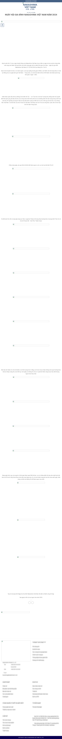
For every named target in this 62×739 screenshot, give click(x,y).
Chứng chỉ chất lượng (38, 659)
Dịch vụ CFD (35, 696)
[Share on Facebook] (29, 602)
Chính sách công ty (37, 654)
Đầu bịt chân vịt (6, 691)
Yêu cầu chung (6, 719)
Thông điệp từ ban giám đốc (39, 657)
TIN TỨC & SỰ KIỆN (31, 12)
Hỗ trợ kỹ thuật (6, 725)
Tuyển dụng (5, 730)
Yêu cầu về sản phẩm (7, 722)
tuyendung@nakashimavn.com (9, 674)
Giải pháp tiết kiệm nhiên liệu (39, 693)
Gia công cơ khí (36, 688)
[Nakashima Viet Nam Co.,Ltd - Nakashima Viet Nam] (30, 6)
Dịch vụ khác (5, 727)
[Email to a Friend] (32, 602)
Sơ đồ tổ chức (36, 649)
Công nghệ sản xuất (7, 706)
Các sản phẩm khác (7, 693)
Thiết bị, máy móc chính (8, 709)
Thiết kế (34, 691)
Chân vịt (4, 685)
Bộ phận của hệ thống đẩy (9, 688)
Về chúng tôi (35, 646)
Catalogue (5, 696)
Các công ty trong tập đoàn (39, 651)
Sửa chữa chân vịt (37, 685)
